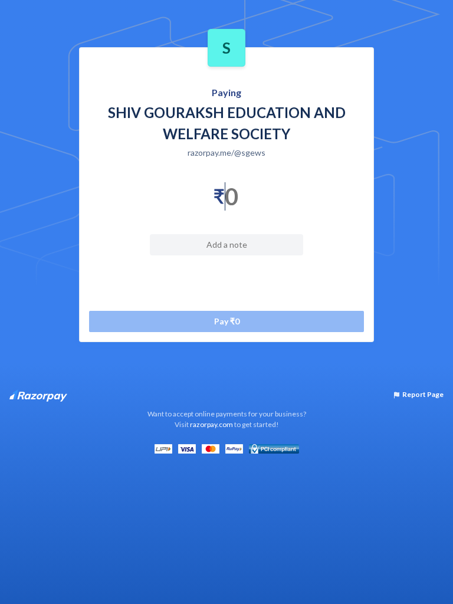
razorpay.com (211, 424)
